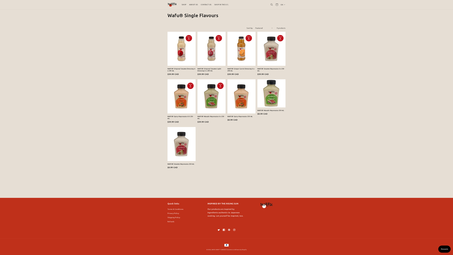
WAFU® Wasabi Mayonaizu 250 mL (270, 110)
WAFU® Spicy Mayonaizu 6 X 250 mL (180, 117)
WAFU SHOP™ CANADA (219, 249)
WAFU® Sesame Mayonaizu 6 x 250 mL (270, 70)
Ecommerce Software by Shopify (236, 249)
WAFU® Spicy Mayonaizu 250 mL (240, 116)
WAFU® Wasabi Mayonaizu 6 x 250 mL (210, 117)
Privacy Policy (173, 213)
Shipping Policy (174, 217)
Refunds (171, 221)
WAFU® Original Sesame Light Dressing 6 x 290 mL (209, 70)
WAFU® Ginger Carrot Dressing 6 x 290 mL (240, 70)
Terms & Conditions (175, 209)
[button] (271, 4)
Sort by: (250, 28)
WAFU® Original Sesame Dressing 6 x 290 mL (181, 70)
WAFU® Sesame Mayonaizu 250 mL (181, 164)
